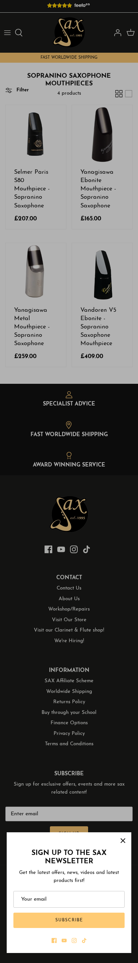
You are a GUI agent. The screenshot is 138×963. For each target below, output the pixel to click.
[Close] (123, 840)
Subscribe (68, 920)
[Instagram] (74, 940)
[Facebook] (54, 940)
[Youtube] (64, 940)
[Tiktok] (84, 940)
